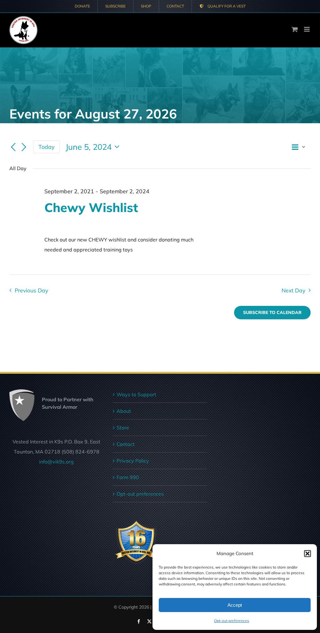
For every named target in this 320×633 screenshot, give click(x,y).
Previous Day (31, 290)
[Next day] (24, 147)
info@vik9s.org (56, 461)
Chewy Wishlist (91, 207)
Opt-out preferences (231, 620)
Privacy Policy (133, 461)
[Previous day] (13, 147)
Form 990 (128, 477)
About (124, 411)
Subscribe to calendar (272, 312)
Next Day (293, 290)
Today (46, 146)
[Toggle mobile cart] (295, 29)
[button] (307, 553)
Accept (235, 605)
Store (123, 427)
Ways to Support (136, 394)
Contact (126, 444)
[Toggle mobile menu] (307, 29)
